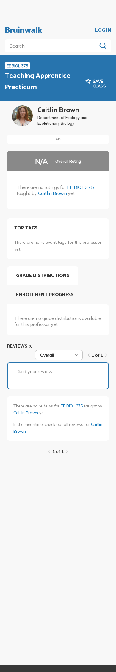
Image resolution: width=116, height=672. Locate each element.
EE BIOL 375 (80, 187)
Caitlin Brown (52, 193)
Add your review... (36, 371)
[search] (52, 45)
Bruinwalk (23, 30)
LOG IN (103, 30)
